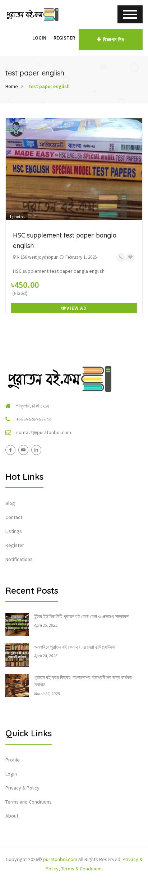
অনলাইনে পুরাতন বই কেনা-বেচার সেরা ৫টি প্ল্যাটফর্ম (74, 647)
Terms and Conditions (28, 802)
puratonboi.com (60, 859)
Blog (10, 503)
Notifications (19, 559)
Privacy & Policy (22, 788)
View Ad (76, 308)
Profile (12, 759)
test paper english (49, 86)
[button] (25, 37)
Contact (13, 517)
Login (39, 37)
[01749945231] (120, 257)
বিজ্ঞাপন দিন (113, 39)
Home (11, 86)
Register (64, 37)
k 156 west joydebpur (37, 257)
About (11, 816)
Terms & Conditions (82, 868)
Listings (13, 531)
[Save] (130, 257)
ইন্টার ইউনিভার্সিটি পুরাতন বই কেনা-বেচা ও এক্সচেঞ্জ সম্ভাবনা (81, 616)
